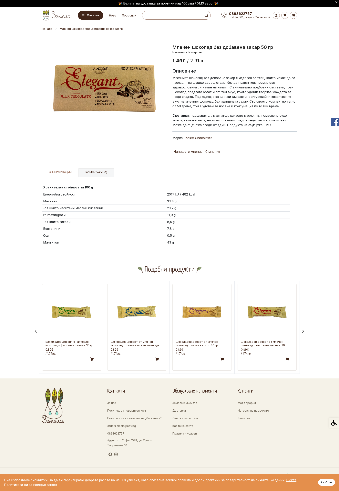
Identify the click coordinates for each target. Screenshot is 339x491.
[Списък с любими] (284, 15)
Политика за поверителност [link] (126, 410)
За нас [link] (111, 403)
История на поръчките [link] (253, 410)
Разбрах (327, 482)
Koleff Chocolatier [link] (198, 138)
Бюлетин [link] (244, 418)
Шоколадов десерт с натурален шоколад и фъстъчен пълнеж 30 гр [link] (69, 343)
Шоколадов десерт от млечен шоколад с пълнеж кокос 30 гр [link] (197, 343)
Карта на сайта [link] (182, 425)
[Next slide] (303, 331)
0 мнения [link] (212, 152)
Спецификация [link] (60, 172)
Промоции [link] (129, 15)
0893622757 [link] (115, 433)
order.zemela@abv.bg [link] (121, 425)
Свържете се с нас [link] (185, 418)
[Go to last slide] (36, 331)
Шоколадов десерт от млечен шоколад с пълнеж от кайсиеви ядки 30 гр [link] (136, 343)
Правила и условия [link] (185, 433)
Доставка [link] (179, 410)
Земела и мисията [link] (184, 403)
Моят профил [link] (247, 403)
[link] (56, 15)
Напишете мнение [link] (187, 152)
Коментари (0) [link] (96, 172)
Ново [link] (112, 15)
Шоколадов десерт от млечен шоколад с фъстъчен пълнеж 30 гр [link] (265, 343)
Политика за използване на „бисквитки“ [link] (134, 418)
